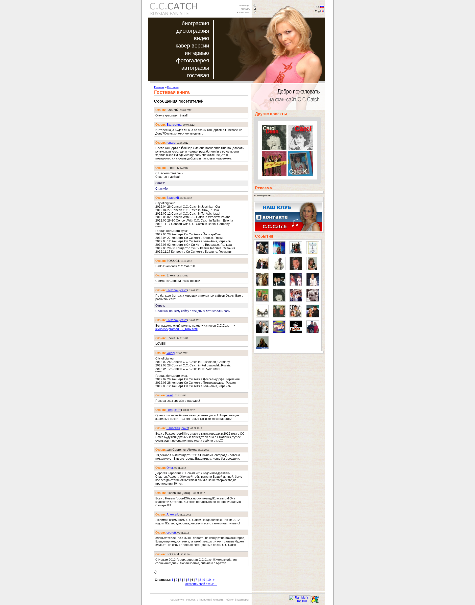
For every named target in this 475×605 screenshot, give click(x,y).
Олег (169, 468)
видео (201, 38)
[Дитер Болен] (295, 269)
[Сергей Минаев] (279, 285)
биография (195, 23)
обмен (230, 599)
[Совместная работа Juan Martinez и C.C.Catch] (312, 332)
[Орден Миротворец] (312, 253)
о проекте (192, 599)
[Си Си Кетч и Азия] (295, 316)
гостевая (198, 75)
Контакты (245, 9)
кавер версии (192, 46)
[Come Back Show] (295, 253)
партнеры (243, 599)
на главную (177, 599)
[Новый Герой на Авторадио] (279, 332)
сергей (171, 532)
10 (209, 580)
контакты (218, 599)
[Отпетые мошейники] (262, 253)
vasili (169, 395)
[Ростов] (312, 285)
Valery (170, 353)
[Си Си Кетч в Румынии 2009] (312, 316)
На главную (244, 5)
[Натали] (312, 300)
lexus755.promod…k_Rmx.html (176, 329)
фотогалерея (192, 60)
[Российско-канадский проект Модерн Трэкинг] (295, 332)
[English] (322, 11)
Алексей (172, 514)
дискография (192, 31)
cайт (183, 290)
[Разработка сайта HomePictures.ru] (315, 602)
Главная (159, 87)
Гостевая (173, 87)
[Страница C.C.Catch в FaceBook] (262, 348)
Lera (169, 410)
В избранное (243, 12)
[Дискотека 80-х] (279, 253)
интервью (197, 53)
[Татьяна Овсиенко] (295, 285)
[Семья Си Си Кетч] (279, 316)
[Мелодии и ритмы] (262, 269)
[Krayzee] (279, 269)
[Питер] (262, 285)
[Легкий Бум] (262, 316)
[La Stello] (279, 300)
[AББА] (295, 300)
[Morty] (312, 269)
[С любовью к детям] (262, 300)
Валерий (172, 198)
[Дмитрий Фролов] (262, 332)
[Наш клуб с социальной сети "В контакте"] (288, 230)
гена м (170, 142)
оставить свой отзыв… (201, 584)
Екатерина (174, 124)
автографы (195, 68)
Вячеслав (173, 428)
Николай (172, 290)
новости (205, 599)
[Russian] (322, 7)
